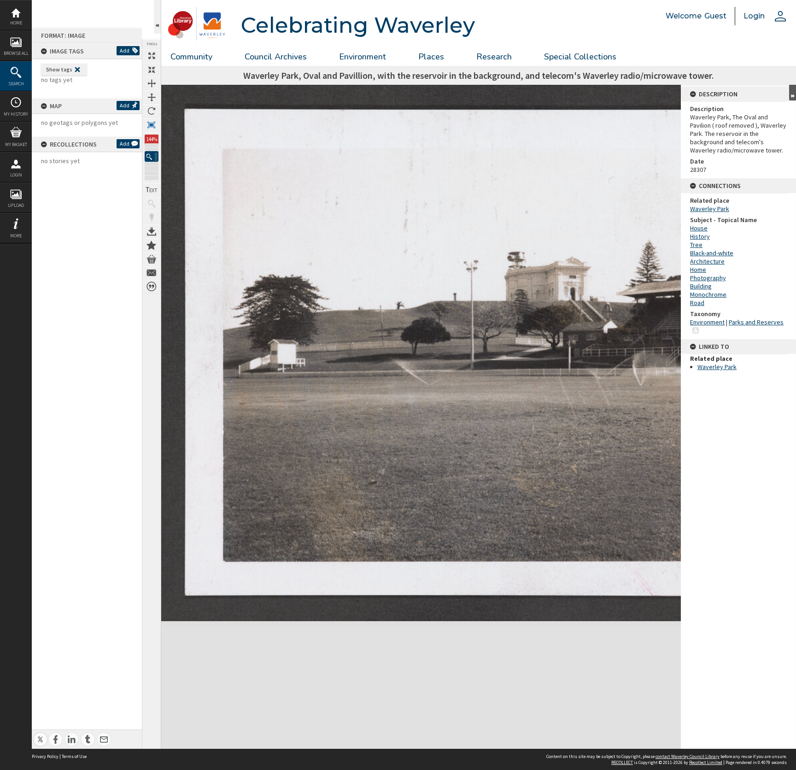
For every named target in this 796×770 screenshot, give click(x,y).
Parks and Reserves (756, 322)
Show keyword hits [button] (151, 204)
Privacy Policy (45, 756)
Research (494, 56)
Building (701, 286)
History (700, 236)
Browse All (16, 53)
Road (697, 303)
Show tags (59, 69)
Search (16, 84)
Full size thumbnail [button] (151, 56)
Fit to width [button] (151, 83)
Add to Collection (151, 245)
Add (124, 50)
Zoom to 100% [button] (151, 125)
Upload (16, 205)
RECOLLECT (622, 762)
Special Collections (580, 56)
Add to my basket (151, 259)
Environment (362, 56)
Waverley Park (709, 209)
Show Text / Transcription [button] (151, 190)
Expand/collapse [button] (792, 92)
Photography (708, 278)
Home (16, 23)
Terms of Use (74, 756)
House (699, 228)
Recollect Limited (705, 762)
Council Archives (276, 56)
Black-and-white (711, 253)
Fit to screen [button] (151, 69)
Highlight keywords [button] (151, 217)
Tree (696, 245)
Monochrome (708, 294)
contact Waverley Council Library (688, 756)
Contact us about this (151, 273)
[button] (151, 156)
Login (16, 175)
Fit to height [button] (151, 97)
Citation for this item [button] (151, 287)
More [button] (16, 236)
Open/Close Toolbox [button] (157, 17)
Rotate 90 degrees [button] (151, 111)
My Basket (16, 144)
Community (191, 56)
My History (16, 114)
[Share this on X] (40, 734)
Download (151, 231)
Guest (715, 16)
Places (431, 56)
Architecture (707, 261)
